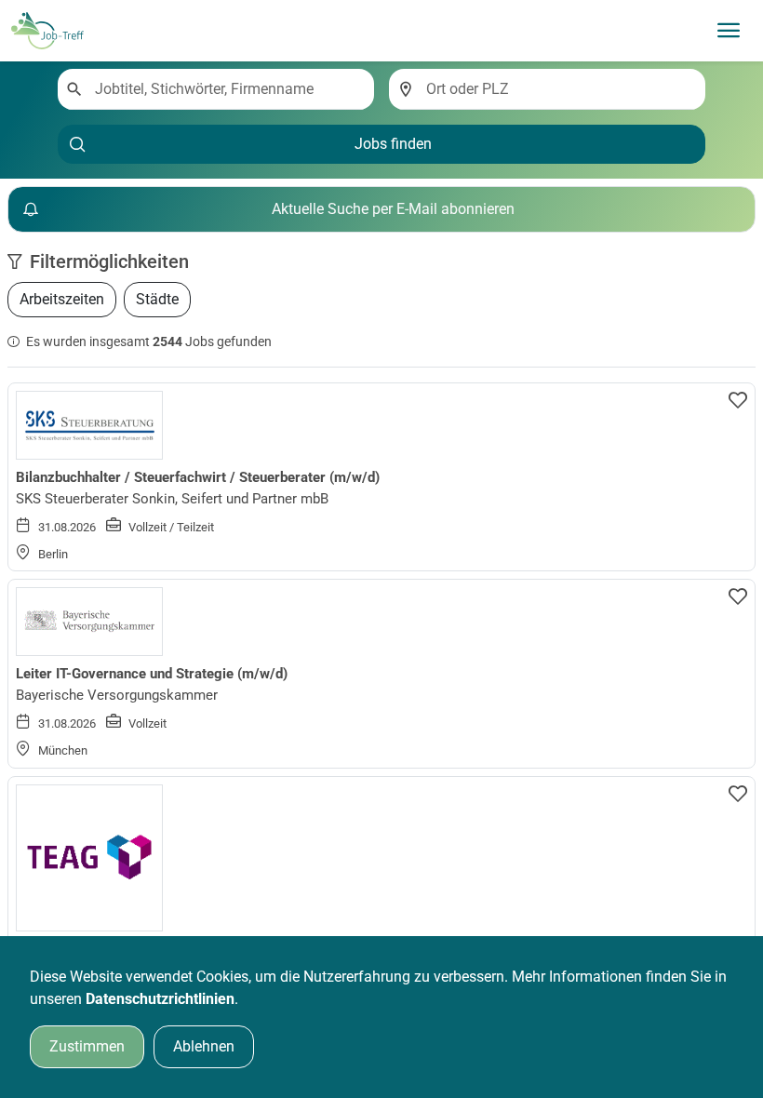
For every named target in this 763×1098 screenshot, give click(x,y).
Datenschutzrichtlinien (160, 999)
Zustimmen (87, 1046)
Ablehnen (203, 1046)
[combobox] (227, 89)
